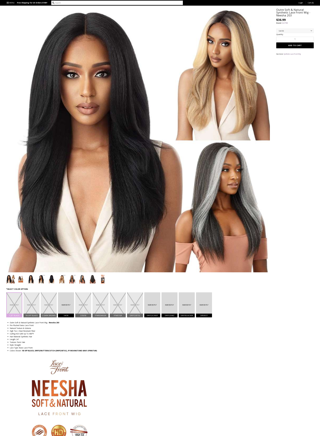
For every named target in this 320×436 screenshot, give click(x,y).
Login (300, 3)
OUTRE (285, 23)
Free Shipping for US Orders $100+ (32, 3)
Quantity (279, 34)
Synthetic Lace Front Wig (292, 54)
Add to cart (295, 45)
